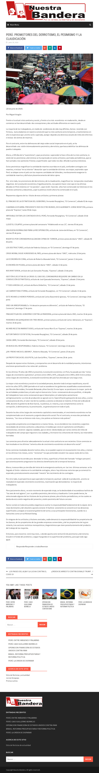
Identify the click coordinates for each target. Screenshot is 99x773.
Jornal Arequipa (12, 678)
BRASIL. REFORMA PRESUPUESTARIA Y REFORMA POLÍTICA (67, 604)
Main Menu (14, 24)
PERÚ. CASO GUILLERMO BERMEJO (28, 604)
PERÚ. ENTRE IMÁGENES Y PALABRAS (10, 604)
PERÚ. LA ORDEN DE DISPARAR (21, 660)
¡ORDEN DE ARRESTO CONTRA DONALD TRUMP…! (72, 571)
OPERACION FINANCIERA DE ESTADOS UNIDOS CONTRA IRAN (31, 725)
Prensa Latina (12, 681)
